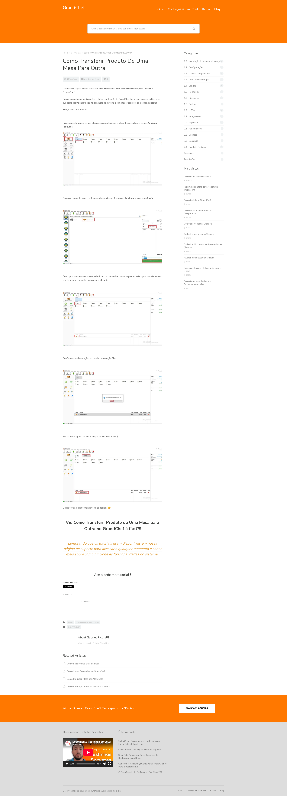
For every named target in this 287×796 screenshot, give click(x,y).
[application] (88, 752)
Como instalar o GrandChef (197, 200)
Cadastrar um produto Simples (199, 234)
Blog (217, 9)
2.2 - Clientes (190, 134)
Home (65, 53)
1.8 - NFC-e (189, 110)
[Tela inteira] (109, 763)
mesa (70, 622)
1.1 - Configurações (193, 67)
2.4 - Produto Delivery (195, 147)
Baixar (206, 9)
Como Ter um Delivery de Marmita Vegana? (139, 749)
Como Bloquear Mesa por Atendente (85, 678)
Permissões (189, 159)
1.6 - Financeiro (191, 98)
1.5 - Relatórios (191, 91)
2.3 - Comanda (191, 140)
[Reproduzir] (66, 763)
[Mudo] (104, 763)
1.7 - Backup (190, 104)
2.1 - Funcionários (193, 128)
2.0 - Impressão (191, 122)
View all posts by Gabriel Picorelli (93, 643)
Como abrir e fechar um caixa (198, 223)
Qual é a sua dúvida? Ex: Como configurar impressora (118, 28)
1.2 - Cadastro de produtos (197, 73)
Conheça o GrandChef (183, 9)
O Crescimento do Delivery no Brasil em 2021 (141, 772)
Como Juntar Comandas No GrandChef (86, 671)
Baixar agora (197, 708)
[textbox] (112, 549)
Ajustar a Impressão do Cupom (199, 257)
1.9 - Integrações (192, 116)
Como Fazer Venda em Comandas (83, 663)
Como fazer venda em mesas (198, 176)
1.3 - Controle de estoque (196, 79)
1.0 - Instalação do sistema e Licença (202, 61)
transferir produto (87, 622)
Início (160, 9)
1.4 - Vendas (76, 53)
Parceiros (189, 153)
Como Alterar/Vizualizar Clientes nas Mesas (89, 686)
